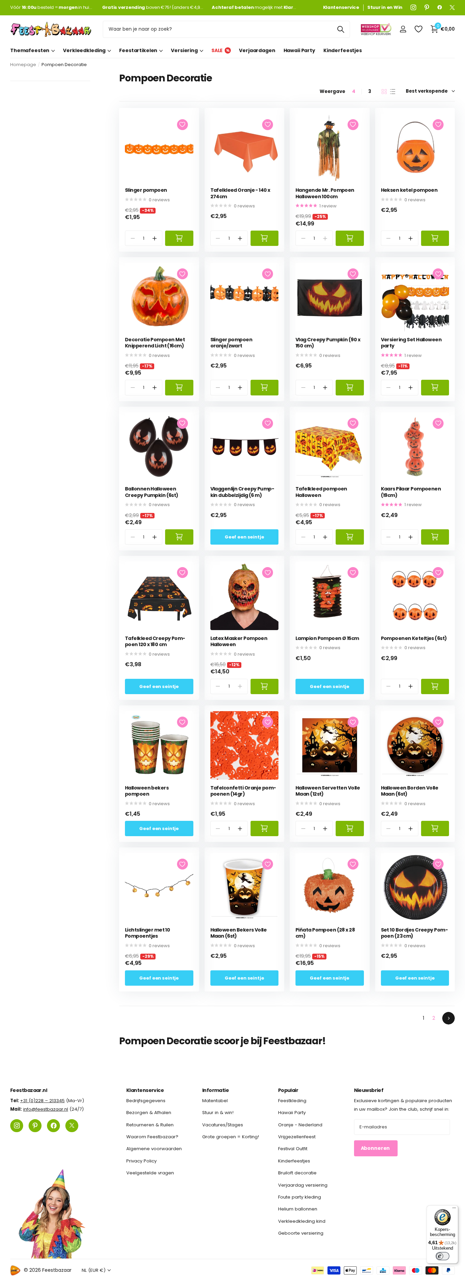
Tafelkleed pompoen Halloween (321, 492)
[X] (452, 7)
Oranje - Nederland (300, 1125)
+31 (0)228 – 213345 (42, 1100)
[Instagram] (413, 7)
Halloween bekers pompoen (147, 791)
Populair (288, 1090)
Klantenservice (145, 1090)
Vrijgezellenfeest (297, 1137)
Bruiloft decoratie (297, 1173)
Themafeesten (29, 50)
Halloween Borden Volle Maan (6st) (409, 791)
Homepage (23, 64)
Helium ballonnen (297, 1209)
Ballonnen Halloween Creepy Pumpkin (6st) (151, 492)
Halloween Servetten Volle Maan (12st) (327, 791)
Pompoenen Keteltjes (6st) (414, 638)
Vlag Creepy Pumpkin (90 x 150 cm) (327, 343)
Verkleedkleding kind (301, 1221)
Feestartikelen (138, 50)
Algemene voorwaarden (154, 1149)
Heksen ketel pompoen (409, 190)
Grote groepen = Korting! (230, 1137)
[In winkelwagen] (179, 238)
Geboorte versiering (300, 1233)
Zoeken (340, 29)
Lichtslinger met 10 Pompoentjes (147, 933)
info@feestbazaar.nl (45, 1109)
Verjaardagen (257, 50)
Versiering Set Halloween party (411, 343)
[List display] (392, 91)
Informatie (215, 1090)
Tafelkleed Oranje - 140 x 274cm (240, 193)
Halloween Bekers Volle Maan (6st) (238, 933)
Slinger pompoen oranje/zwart (231, 343)
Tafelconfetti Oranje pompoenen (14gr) (243, 791)
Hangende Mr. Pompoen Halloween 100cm (324, 193)
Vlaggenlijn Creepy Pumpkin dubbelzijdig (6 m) (242, 492)
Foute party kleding (299, 1197)
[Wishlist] (418, 29)
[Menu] (454, 1209)
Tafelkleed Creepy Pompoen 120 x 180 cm (155, 641)
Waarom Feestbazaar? (152, 1137)
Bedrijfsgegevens (145, 1100)
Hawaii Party (299, 50)
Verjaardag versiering (302, 1185)
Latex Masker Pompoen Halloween (239, 641)
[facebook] (439, 7)
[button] (154, 238)
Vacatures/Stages (222, 1125)
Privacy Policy (141, 1161)
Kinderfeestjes (342, 50)
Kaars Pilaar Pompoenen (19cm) (411, 492)
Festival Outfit (292, 1149)
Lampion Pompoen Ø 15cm (327, 638)
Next (448, 1018)
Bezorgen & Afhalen (148, 1113)
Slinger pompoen (146, 190)
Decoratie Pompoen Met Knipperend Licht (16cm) (155, 343)
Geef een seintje (244, 537)
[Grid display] (384, 91)
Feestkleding (292, 1100)
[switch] (442, 1256)
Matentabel (215, 1100)
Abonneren (376, 1148)
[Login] (403, 29)
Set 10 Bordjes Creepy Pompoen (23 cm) (414, 933)
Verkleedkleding (84, 50)
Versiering (184, 50)
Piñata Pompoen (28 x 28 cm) (325, 933)
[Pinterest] (426, 7)
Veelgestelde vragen (150, 1173)
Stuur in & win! (218, 1113)
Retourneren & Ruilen (150, 1125)
